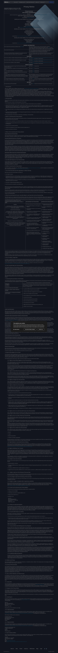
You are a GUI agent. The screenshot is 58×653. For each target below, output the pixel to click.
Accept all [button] (41, 329)
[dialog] (29, 326)
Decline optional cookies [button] (30, 329)
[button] (16, 329)
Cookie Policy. (42, 326)
